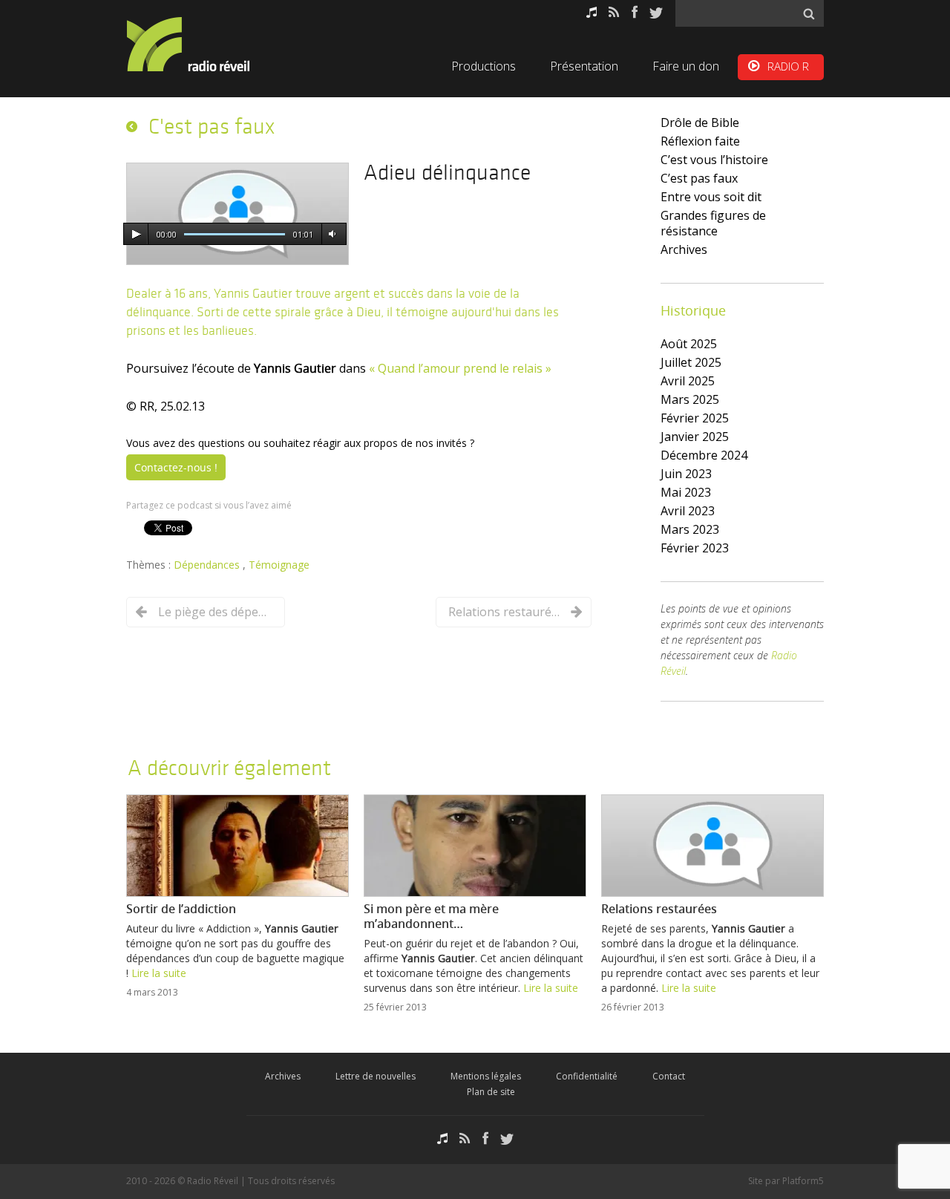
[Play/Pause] (136, 235)
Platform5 (803, 1181)
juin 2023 (686, 473)
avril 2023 (688, 511)
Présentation (584, 66)
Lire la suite (158, 973)
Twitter (656, 12)
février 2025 (695, 418)
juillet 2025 (691, 362)
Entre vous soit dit (711, 197)
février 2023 (695, 548)
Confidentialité (587, 1076)
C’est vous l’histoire (714, 159)
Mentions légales (486, 1076)
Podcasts (591, 12)
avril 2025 (688, 381)
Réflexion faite (700, 141)
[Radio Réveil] (207, 44)
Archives (684, 249)
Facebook (635, 12)
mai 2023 (686, 492)
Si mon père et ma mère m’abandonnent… (431, 916)
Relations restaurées (504, 612)
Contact (668, 1076)
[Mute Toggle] (332, 235)
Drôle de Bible (700, 122)
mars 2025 (690, 399)
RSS (614, 12)
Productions (483, 66)
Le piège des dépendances (213, 612)
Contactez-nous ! (175, 467)
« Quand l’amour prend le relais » (460, 368)
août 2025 (689, 344)
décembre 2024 (704, 455)
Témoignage (279, 565)
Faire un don (685, 66)
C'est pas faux (211, 126)
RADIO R (788, 66)
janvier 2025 (695, 436)
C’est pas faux (699, 178)
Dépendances (208, 565)
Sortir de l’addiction (181, 909)
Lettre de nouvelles (375, 1076)
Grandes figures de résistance (713, 223)
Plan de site (491, 1091)
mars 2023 (690, 529)
